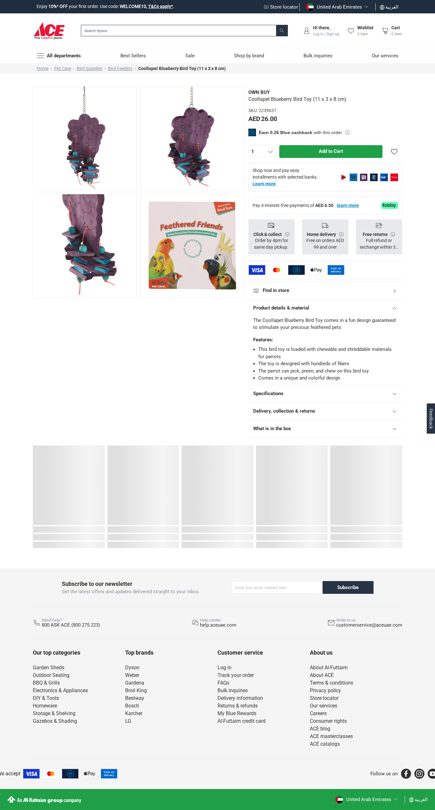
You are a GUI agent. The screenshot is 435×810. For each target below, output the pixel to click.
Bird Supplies (89, 68)
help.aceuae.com (218, 625)
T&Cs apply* (160, 6)
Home (42, 68)
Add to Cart (331, 151)
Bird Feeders (120, 68)
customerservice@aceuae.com (369, 625)
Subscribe (348, 587)
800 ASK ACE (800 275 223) (71, 625)
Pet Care (62, 68)
